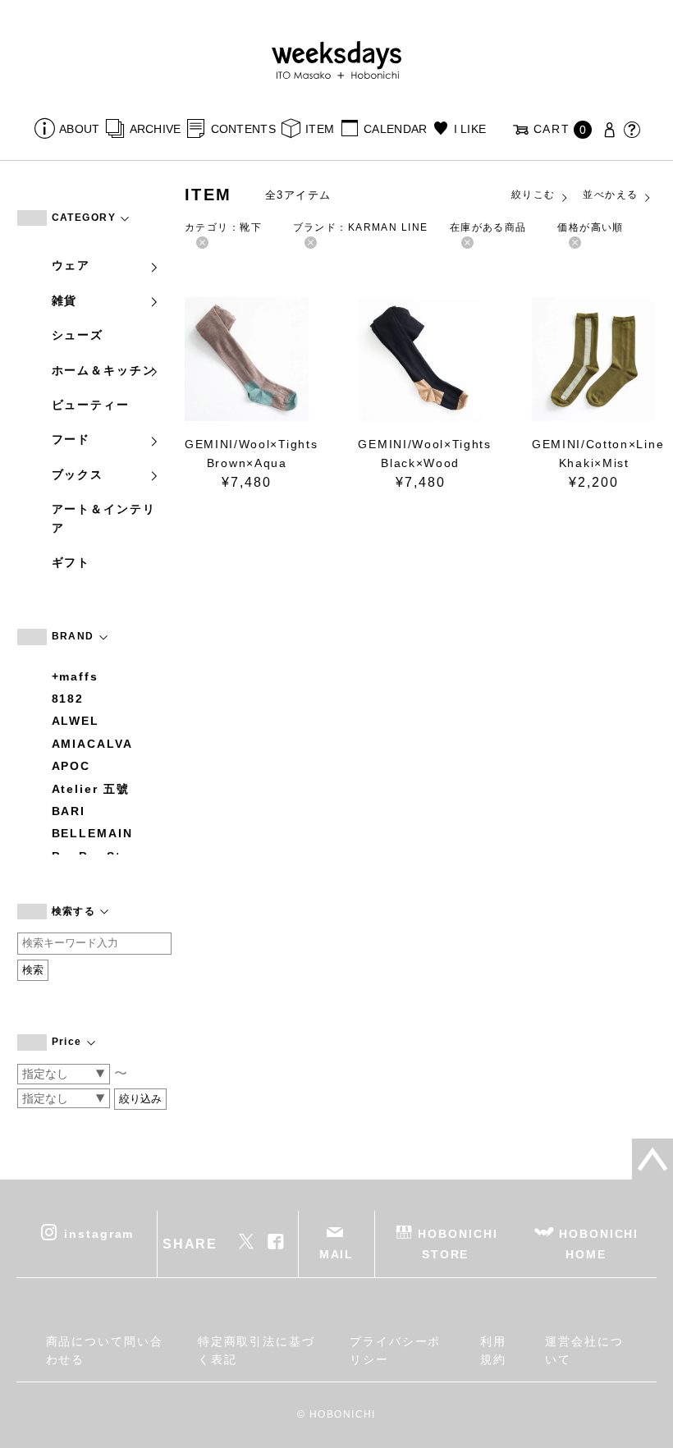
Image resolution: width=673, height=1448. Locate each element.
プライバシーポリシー (395, 1350)
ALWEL (76, 720)
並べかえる (610, 194)
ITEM (319, 128)
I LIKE (470, 128)
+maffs (75, 676)
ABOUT (79, 128)
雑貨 (65, 300)
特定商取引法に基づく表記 (256, 1350)
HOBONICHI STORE (457, 1244)
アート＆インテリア (104, 518)
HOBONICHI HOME (599, 1244)
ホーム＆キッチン (104, 370)
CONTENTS (243, 128)
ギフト (71, 562)
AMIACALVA (92, 743)
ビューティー (91, 404)
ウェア (71, 265)
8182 (68, 698)
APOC (71, 765)
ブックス (78, 474)
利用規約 (493, 1350)
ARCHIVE (155, 128)
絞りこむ (533, 194)
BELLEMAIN (92, 833)
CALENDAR (395, 128)
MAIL (337, 1254)
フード (71, 439)
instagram (99, 1233)
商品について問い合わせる (104, 1350)
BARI (69, 811)
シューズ (78, 334)
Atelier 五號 (91, 788)
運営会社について (584, 1350)
